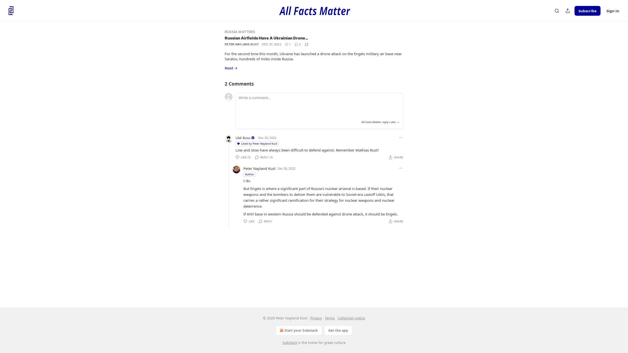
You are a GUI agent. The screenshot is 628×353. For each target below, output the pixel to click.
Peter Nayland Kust (242, 44)
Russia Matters (240, 32)
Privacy (316, 318)
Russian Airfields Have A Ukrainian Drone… (266, 38)
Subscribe (587, 10)
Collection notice (351, 318)
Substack (289, 342)
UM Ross (243, 137)
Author (249, 174)
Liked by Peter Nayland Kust (259, 143)
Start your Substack (301, 330)
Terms (330, 318)
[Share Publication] (568, 11)
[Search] (557, 11)
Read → (231, 67)
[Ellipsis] (401, 137)
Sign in (612, 10)
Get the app (338, 330)
